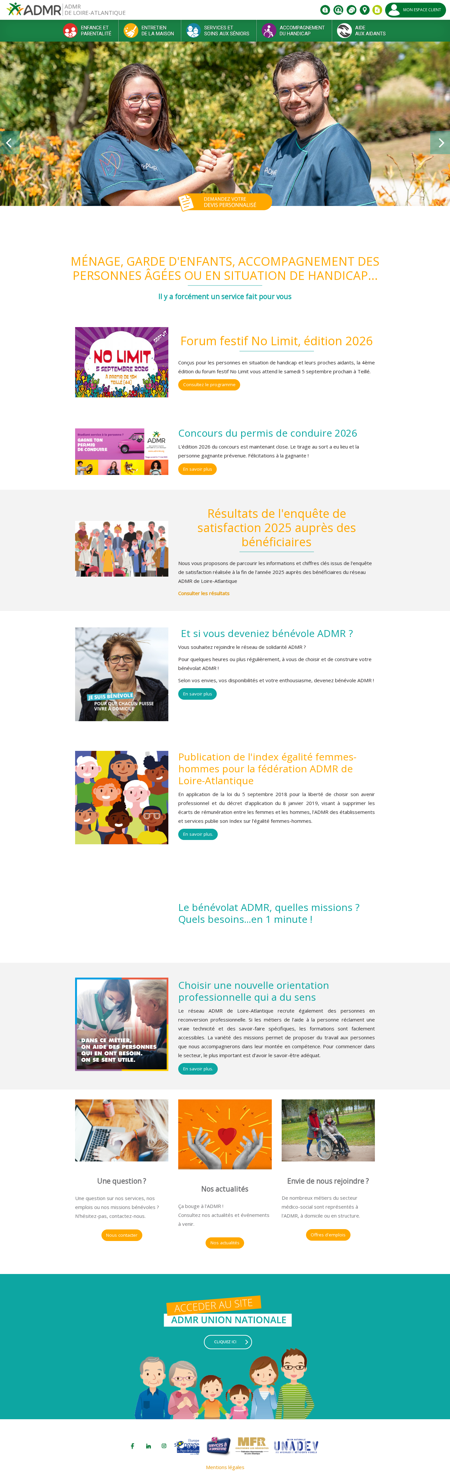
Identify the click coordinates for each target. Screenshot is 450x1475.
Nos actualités (225, 1243)
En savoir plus (197, 469)
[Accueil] (34, 11)
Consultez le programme (209, 384)
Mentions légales (225, 1467)
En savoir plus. (198, 834)
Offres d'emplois (328, 1235)
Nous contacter (121, 1235)
